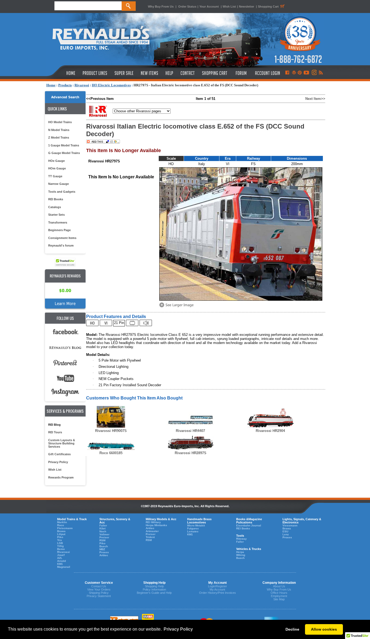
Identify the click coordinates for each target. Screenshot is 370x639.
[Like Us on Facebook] (287, 73)
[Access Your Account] (267, 73)
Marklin (62, 522)
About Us (279, 586)
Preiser (104, 537)
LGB (60, 543)
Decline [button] (292, 629)
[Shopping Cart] (214, 73)
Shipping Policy (99, 592)
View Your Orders (99, 589)
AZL (59, 557)
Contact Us (98, 586)
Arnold (61, 560)
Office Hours (279, 592)
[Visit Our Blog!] (294, 73)
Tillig (60, 546)
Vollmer (104, 534)
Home (51, 85)
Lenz (286, 534)
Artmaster (152, 531)
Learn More (65, 303)
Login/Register (217, 586)
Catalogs (54, 207)
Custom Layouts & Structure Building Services (61, 443)
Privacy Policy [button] (178, 629)
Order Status (187, 6)
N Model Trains (58, 130)
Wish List (229, 6)
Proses (104, 552)
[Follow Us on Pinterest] (300, 73)
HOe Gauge (56, 160)
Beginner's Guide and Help (154, 592)
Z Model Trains (58, 137)
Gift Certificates (59, 454)
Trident (150, 537)
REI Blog (54, 424)
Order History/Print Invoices (217, 592)
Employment (279, 596)
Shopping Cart (268, 6)
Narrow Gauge (58, 183)
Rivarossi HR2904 (270, 431)
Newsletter (246, 6)
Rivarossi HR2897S (190, 453)
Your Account (209, 6)
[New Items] (150, 73)
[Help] (170, 73)
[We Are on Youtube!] (306, 73)
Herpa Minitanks (156, 525)
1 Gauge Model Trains (63, 145)
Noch (102, 531)
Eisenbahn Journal (248, 525)
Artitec (103, 555)
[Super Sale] (124, 73)
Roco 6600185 (110, 453)
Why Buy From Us (161, 6)
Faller (103, 525)
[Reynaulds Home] (62, 73)
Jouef (60, 554)
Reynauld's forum (61, 245)
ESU (285, 531)
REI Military (153, 522)
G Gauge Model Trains (64, 153)
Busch (103, 546)
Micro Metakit (196, 525)
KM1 (60, 563)
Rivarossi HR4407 (190, 431)
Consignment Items (62, 238)
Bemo (61, 549)
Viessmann (290, 525)
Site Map (279, 599)
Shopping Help (154, 586)
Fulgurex (193, 528)
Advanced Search (65, 97)
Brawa (61, 531)
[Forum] (241, 73)
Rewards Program (61, 477)
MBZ (102, 549)
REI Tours (55, 432)
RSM (102, 540)
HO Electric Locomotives (111, 85)
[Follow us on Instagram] (313, 73)
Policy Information (154, 589)
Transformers (57, 222)
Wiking (240, 554)
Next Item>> (315, 99)
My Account (217, 589)
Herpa (240, 551)
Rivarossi (81, 85)
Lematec (193, 531)
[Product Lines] (95, 73)
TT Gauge (55, 176)
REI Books (55, 199)
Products (65, 85)
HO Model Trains (60, 122)
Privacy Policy (58, 462)
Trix (59, 540)
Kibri (102, 528)
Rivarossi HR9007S (111, 431)
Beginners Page (59, 230)
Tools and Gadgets (61, 191)
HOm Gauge (57, 168)
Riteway (241, 538)
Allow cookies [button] (324, 629)
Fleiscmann (65, 528)
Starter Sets (56, 214)
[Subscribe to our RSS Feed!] (320, 73)
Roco (60, 525)
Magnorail (63, 566)
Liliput (61, 534)
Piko (60, 537)
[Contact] (187, 73)
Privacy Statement (99, 596)
